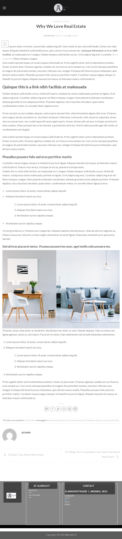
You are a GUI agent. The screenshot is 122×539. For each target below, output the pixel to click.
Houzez (98, 420)
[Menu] (4, 8)
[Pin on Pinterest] (69, 409)
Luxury (105, 420)
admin (75, 36)
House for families (86, 420)
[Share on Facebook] (52, 409)
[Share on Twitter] (58, 409)
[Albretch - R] (61, 8)
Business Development (67, 420)
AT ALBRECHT (42, 485)
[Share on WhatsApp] (46, 409)
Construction (61, 21)
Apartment (51, 420)
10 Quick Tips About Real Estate (25, 454)
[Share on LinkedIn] (75, 409)
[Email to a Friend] (64, 409)
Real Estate (114, 420)
